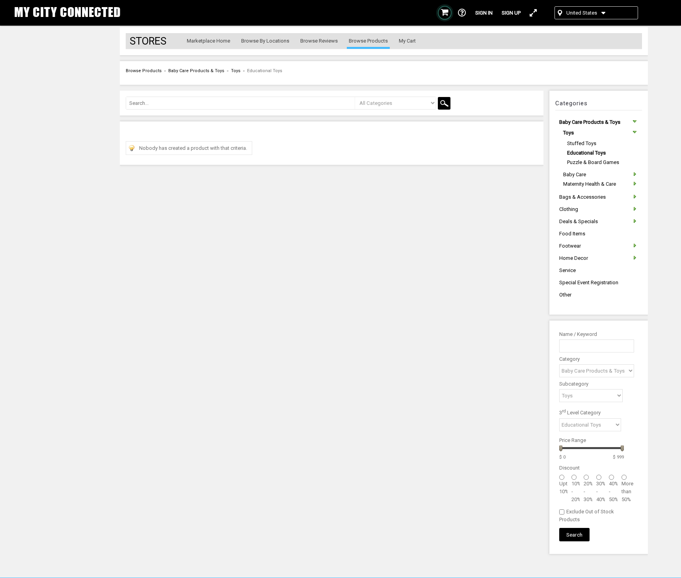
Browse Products (368, 41)
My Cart (407, 41)
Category (569, 359)
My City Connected (67, 12)
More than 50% (627, 491)
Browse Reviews (319, 41)
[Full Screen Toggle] (533, 12)
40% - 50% (613, 491)
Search (574, 534)
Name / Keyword (578, 334)
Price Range (572, 440)
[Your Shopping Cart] (445, 13)
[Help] (462, 12)
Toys (235, 70)
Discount (569, 468)
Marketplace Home (208, 41)
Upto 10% (563, 487)
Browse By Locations (265, 41)
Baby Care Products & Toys (196, 70)
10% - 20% (575, 491)
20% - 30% (588, 491)
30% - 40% (600, 491)
